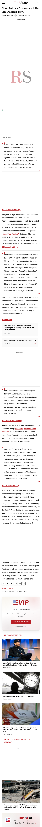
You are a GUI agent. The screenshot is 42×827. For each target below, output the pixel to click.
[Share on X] (3, 583)
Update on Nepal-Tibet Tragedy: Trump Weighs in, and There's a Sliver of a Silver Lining (20, 807)
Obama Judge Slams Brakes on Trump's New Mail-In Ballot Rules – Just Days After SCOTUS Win (20, 730)
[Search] (38, 3)
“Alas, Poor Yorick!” (10, 234)
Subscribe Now (21, 626)
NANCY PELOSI (22, 591)
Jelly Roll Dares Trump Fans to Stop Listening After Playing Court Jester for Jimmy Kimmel (19, 664)
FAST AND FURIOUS (8, 591)
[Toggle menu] (4, 3)
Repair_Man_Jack (8, 15)
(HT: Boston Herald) (10, 486)
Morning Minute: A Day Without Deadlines (18, 696)
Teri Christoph (7, 734)
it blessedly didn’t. (10, 247)
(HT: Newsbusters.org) (11, 210)
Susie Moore (7, 699)
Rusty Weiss (7, 667)
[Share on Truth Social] (7, 583)
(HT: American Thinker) (12, 420)
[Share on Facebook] (11, 583)
